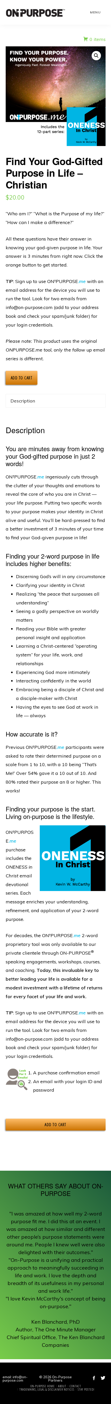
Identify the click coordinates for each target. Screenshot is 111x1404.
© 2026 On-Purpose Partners (55, 1378)
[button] (96, 55)
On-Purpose (35, 13)
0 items (97, 39)
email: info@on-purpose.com (15, 1378)
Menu (95, 12)
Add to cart (22, 378)
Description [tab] (23, 401)
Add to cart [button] (55, 1124)
